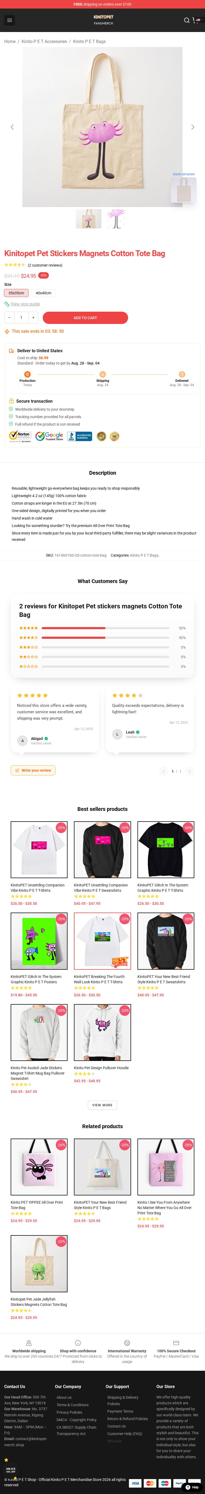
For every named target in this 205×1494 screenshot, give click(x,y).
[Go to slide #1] (88, 218)
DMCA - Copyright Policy (77, 1420)
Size (7, 284)
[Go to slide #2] (116, 218)
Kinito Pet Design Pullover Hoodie (101, 1068)
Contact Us (116, 1426)
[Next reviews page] (189, 771)
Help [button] (195, 1487)
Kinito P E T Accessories (44, 41)
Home (9, 41)
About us (64, 1397)
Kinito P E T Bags (89, 41)
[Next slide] (192, 127)
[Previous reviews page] (163, 771)
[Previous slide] (12, 127)
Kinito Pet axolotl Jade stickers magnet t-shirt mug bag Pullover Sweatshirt (38, 1073)
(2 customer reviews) (45, 265)
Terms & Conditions (73, 1405)
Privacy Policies (69, 1412)
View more (102, 1105)
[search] (187, 20)
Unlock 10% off (10, 1470)
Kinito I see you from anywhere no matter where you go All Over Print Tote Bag (164, 1207)
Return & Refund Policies (127, 1419)
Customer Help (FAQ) (124, 1434)
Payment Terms (120, 1411)
